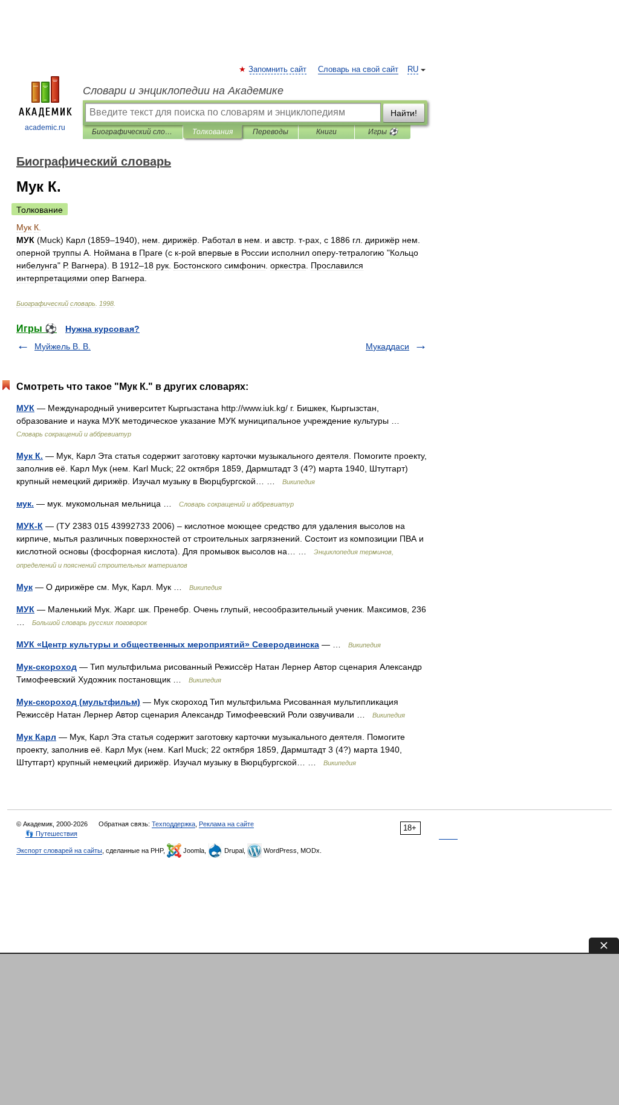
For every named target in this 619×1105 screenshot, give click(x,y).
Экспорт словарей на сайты (59, 850)
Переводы (270, 132)
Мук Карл (36, 737)
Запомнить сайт (278, 69)
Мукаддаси (387, 346)
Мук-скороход (46, 667)
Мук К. (29, 456)
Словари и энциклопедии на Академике (183, 91)
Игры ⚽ (383, 132)
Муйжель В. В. (62, 346)
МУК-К (29, 526)
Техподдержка (173, 824)
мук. (25, 503)
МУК (25, 408)
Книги (326, 132)
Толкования (212, 132)
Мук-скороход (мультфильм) (78, 702)
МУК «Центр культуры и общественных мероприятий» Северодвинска (167, 644)
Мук (24, 587)
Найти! (404, 113)
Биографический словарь (132, 132)
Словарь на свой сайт (358, 69)
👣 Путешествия (51, 833)
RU (412, 69)
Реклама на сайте (226, 824)
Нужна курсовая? (102, 329)
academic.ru (45, 127)
